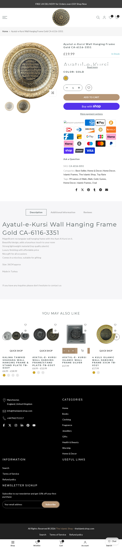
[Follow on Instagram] (15, 425)
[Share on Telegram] (100, 190)
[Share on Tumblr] (94, 190)
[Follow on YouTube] (34, 425)
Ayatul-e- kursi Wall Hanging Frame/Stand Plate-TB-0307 (44, 361)
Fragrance (67, 425)
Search (5, 468)
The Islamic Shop (87, 174)
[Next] (53, 70)
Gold (96, 179)
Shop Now (82, 4)
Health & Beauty (70, 442)
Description (36, 212)
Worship (66, 448)
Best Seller (81, 170)
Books (65, 413)
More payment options (91, 114)
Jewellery (67, 430)
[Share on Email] (106, 190)
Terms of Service (10, 473)
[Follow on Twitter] (9, 425)
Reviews (88, 212)
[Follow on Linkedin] (21, 425)
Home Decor (109, 170)
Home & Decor (94, 170)
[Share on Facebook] (76, 190)
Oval (94, 182)
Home (5, 31)
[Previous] (8, 70)
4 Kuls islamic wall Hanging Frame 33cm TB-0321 (104, 361)
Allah (90, 179)
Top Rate (101, 174)
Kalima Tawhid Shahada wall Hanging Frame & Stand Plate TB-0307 (15, 362)
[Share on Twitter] (82, 190)
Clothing (66, 419)
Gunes (102, 179)
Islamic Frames (70, 174)
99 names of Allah (78, 179)
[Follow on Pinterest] (28, 425)
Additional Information (63, 212)
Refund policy (9, 479)
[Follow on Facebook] (3, 425)
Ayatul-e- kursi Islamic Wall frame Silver (74, 360)
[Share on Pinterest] (88, 190)
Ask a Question (71, 159)
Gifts (64, 436)
